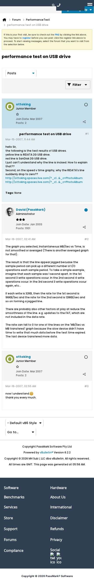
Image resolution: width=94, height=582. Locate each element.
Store (8, 518)
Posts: (20, 123)
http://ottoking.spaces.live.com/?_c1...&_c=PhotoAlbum (44, 178)
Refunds (57, 528)
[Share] (84, 122)
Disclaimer (59, 518)
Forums (10, 539)
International (61, 507)
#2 (86, 239)
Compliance (13, 550)
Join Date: (23, 119)
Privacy (56, 539)
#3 (86, 386)
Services (10, 507)
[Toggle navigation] (90, 5)
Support (10, 528)
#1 (87, 134)
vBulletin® (46, 452)
